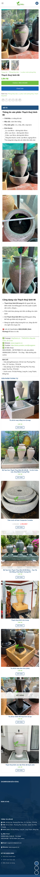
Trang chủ (4, 72)
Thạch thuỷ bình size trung (20, 620)
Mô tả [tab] (5, 108)
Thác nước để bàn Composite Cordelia (20, 520)
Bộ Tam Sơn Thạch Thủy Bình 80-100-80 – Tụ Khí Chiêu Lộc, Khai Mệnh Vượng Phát (20, 471)
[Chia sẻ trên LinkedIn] (19, 100)
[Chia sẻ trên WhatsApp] (3, 100)
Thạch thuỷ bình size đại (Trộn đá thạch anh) (20, 765)
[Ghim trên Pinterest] (16, 100)
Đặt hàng (20, 427)
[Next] (35, 34)
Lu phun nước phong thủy (28, 72)
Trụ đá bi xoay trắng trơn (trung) (20, 420)
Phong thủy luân (14, 72)
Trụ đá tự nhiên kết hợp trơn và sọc (20, 716)
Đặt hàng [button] (20, 527)
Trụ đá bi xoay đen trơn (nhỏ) (20, 668)
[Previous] (4, 34)
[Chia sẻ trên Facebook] (6, 100)
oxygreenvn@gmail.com (14, 843)
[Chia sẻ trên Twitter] (9, 100)
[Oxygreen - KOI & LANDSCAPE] (20, 3)
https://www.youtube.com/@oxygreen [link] (23, 345)
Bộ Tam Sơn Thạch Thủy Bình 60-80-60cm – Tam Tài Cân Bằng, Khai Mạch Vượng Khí (20, 571)
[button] (2, 3)
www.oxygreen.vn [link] (17, 343)
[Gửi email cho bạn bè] (13, 100)
